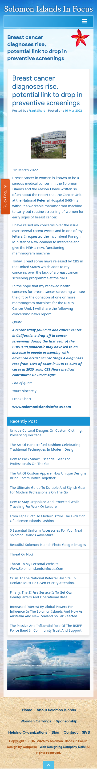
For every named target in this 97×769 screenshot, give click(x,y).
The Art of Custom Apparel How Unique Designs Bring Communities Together (48, 475)
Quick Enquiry (5, 197)
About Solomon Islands (56, 710)
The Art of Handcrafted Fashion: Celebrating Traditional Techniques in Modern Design (45, 447)
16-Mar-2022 (73, 110)
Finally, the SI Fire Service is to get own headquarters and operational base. (41, 594)
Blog (55, 732)
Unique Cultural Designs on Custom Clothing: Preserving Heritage (46, 432)
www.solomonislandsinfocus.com (41, 406)
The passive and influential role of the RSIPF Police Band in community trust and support (46, 628)
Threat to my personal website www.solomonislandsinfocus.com (36, 566)
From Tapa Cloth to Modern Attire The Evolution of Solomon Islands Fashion (47, 518)
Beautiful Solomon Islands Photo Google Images (48, 544)
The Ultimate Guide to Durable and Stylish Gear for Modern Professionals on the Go (48, 489)
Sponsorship (66, 721)
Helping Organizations (27, 732)
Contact (70, 732)
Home (26, 710)
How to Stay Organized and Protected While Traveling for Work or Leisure (45, 504)
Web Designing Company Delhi (63, 747)
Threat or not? (21, 554)
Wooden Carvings (36, 721)
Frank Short (36, 110)
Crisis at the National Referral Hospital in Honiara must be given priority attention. (43, 580)
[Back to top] (48, 765)
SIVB (85, 732)
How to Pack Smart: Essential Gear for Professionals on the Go (40, 461)
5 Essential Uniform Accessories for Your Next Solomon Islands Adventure (46, 532)
